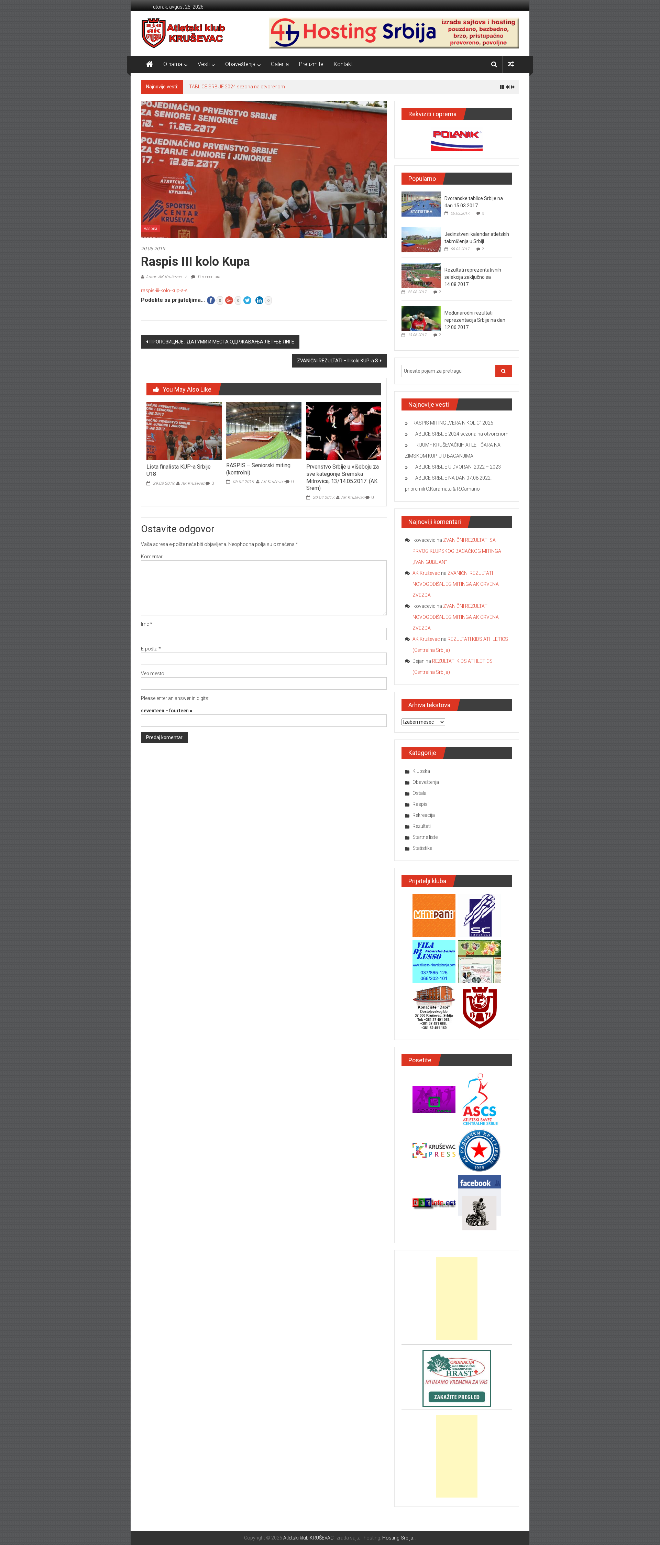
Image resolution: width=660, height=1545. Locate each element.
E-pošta (151, 648)
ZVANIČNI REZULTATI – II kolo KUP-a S (337, 360)
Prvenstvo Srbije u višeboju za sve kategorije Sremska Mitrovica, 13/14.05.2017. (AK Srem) (342, 477)
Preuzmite (311, 64)
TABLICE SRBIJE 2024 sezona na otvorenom (237, 86)
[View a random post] (511, 64)
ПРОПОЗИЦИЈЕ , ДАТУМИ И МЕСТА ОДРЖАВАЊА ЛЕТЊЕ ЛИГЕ (222, 341)
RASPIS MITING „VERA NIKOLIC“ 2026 (452, 423)
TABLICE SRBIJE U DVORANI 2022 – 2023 (456, 467)
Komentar (152, 556)
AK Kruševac (193, 483)
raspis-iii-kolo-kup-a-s (164, 290)
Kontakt (343, 64)
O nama (172, 64)
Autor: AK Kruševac (164, 276)
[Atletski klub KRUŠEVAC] (183, 33)
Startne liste (425, 837)
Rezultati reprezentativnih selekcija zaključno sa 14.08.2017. (472, 277)
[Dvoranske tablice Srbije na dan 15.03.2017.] (421, 204)
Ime (146, 624)
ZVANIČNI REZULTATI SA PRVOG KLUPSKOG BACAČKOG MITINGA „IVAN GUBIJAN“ (456, 551)
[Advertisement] (456, 1298)
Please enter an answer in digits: (175, 698)
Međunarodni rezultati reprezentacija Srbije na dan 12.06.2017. (474, 320)
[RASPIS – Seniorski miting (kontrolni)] (263, 430)
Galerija (280, 64)
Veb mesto (152, 673)
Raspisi (150, 228)
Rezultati (421, 826)
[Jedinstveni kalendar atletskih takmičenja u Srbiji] (421, 239)
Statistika (422, 848)
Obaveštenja (240, 64)
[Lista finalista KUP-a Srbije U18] (183, 431)
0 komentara (208, 276)
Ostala (419, 793)
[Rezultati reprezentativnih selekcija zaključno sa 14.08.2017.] (421, 275)
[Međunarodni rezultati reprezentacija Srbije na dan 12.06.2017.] (421, 318)
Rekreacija (423, 815)
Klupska (421, 771)
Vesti (204, 64)
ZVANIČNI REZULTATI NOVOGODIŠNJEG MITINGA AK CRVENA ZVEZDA (455, 584)
